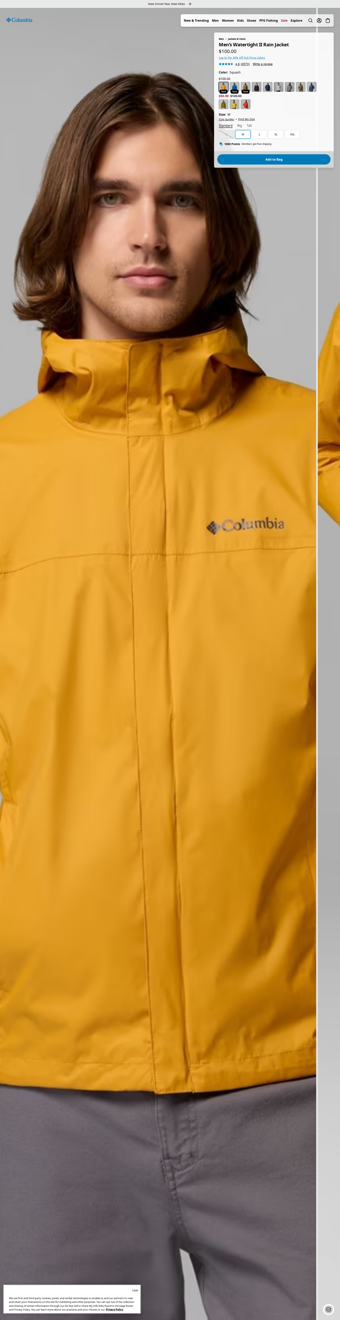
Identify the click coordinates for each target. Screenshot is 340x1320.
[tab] (226, 126)
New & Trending (196, 20)
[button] (328, 1309)
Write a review (263, 64)
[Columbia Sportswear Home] (19, 20)
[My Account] (319, 20)
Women (228, 20)
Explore (296, 20)
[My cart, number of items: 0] (327, 20)
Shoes (251, 20)
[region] (170, 664)
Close (135, 1289)
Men (215, 20)
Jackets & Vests (237, 39)
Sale (284, 20)
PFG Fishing (268, 20)
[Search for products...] (310, 20)
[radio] (223, 87)
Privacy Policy (114, 1309)
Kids (240, 20)
